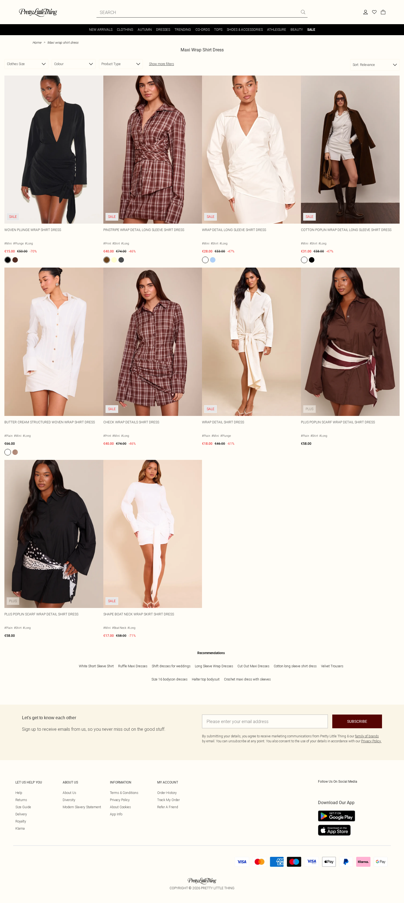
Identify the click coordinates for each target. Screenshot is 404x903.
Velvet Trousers (332, 666)
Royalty (20, 821)
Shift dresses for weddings (171, 666)
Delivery (21, 814)
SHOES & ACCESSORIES (245, 29)
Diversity (69, 800)
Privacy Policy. (371, 741)
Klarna (20, 828)
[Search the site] (303, 12)
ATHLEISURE (276, 29)
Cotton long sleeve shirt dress (295, 666)
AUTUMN (145, 29)
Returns (21, 800)
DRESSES (163, 29)
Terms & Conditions (124, 793)
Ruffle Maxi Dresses (132, 666)
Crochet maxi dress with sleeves (247, 679)
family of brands (367, 736)
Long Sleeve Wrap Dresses (214, 666)
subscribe (357, 721)
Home (36, 42)
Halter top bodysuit (206, 679)
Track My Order (168, 800)
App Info (116, 814)
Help (18, 793)
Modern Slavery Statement (82, 807)
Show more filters (161, 64)
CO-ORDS (202, 29)
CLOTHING (125, 29)
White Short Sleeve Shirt (96, 666)
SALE (311, 30)
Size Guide (23, 807)
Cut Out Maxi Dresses (253, 666)
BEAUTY (296, 29)
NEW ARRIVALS (100, 29)
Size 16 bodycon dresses (169, 679)
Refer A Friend (167, 807)
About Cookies (120, 807)
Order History (167, 793)
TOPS (218, 29)
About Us (69, 793)
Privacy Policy (120, 800)
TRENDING (183, 29)
